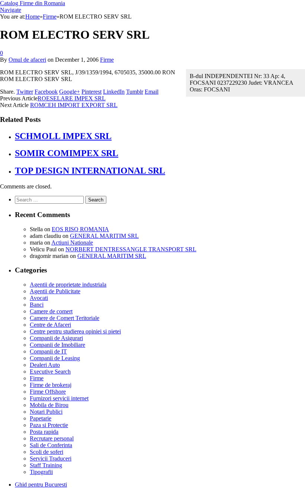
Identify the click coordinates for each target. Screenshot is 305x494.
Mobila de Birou (49, 405)
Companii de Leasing (55, 358)
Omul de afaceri (27, 59)
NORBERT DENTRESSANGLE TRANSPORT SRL (130, 249)
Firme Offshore (48, 391)
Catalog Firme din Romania (32, 3)
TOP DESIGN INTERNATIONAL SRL (90, 170)
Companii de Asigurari (56, 338)
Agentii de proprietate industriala (68, 284)
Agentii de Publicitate (55, 291)
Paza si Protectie (49, 425)
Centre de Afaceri (50, 325)
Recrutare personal (52, 438)
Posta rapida (44, 432)
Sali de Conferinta (51, 445)
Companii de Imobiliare (57, 345)
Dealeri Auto (45, 365)
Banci (37, 304)
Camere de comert (51, 311)
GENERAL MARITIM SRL (104, 236)
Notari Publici (46, 412)
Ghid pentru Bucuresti (41, 484)
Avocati (39, 298)
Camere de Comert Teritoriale (64, 318)
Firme (107, 59)
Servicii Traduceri (50, 458)
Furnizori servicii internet (59, 398)
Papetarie (40, 418)
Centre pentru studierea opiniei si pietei (75, 331)
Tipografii (41, 472)
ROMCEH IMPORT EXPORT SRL (74, 105)
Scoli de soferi (46, 452)
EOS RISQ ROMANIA (80, 229)
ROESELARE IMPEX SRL (72, 98)
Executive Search (50, 371)
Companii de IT (48, 351)
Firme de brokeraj (50, 385)
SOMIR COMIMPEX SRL (66, 153)
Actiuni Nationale (72, 242)
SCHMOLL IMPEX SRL (63, 136)
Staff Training (46, 465)
